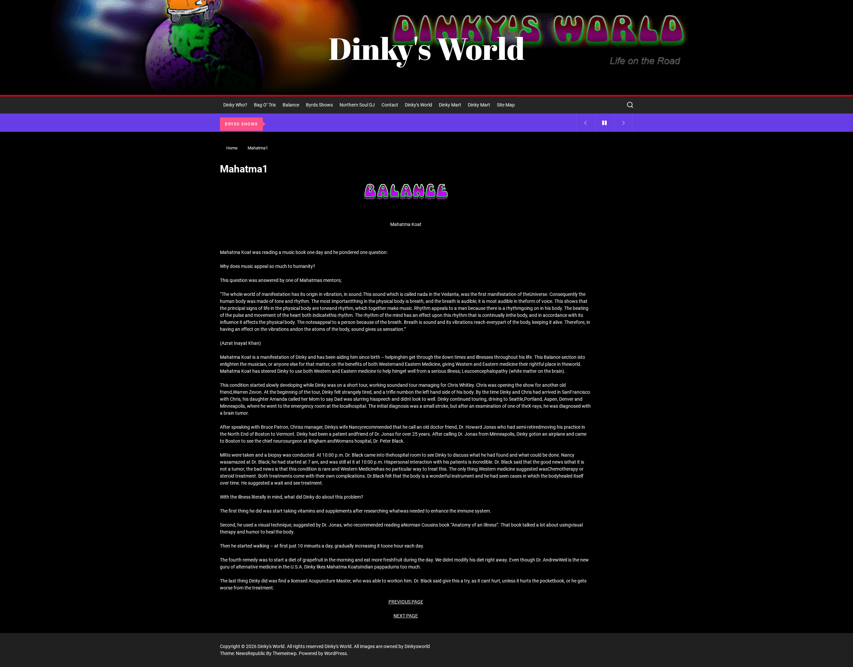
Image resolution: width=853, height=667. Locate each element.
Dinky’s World (418, 105)
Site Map (506, 105)
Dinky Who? (235, 105)
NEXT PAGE (406, 615)
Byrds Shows (319, 105)
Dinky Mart (450, 105)
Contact (390, 105)
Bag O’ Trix (265, 105)
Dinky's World (427, 48)
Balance (291, 105)
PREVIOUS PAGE (406, 601)
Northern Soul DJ (357, 105)
